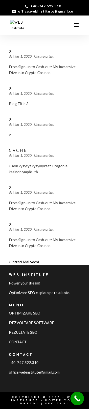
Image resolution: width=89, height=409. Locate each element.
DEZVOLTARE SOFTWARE (31, 322)
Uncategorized (44, 56)
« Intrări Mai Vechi (24, 262)
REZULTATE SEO (23, 332)
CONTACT (18, 342)
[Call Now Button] (77, 398)
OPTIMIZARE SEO (24, 313)
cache (18, 151)
